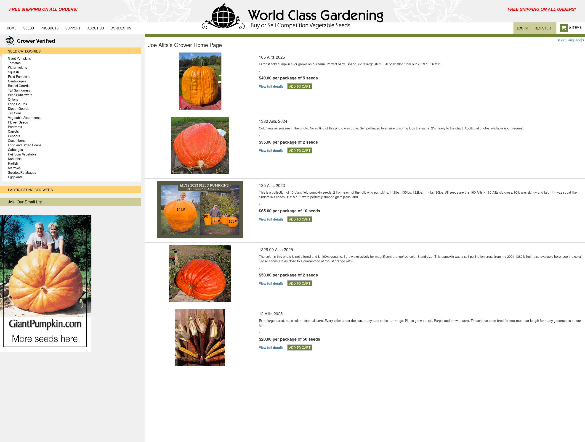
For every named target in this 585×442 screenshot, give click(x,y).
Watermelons (17, 67)
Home (11, 28)
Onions (13, 99)
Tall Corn (14, 113)
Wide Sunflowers (20, 94)
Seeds (28, 28)
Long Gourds (17, 104)
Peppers (14, 136)
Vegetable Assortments (24, 117)
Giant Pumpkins (19, 58)
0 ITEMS (575, 27)
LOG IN (522, 28)
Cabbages (15, 149)
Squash (13, 72)
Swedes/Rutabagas (22, 172)
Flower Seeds (18, 122)
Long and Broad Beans (24, 145)
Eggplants (15, 177)
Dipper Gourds (18, 108)
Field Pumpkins (19, 76)
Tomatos (14, 63)
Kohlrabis (14, 158)
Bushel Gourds (18, 85)
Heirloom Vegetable (22, 154)
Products (49, 28)
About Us (96, 28)
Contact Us (121, 28)
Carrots (13, 131)
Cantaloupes (17, 81)
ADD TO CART (300, 86)
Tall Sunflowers (19, 90)
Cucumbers (16, 140)
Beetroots (15, 126)
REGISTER (542, 28)
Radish (13, 163)
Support (73, 28)
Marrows (14, 168)
